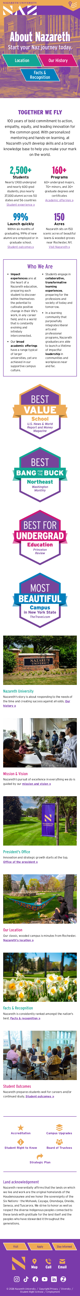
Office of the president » (20, 862)
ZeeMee (63, 1279)
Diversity (66, 1288)
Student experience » (21, 204)
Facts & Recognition (40, 75)
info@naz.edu (62, 1263)
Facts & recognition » (25, 1018)
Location (22, 60)
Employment (53, 1291)
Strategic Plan (40, 1162)
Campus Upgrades (59, 1133)
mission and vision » (36, 783)
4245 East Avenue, (34, 1263)
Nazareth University (20, 8)
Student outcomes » (20, 246)
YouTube (44, 1279)
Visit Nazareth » (59, 246)
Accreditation (21, 1133)
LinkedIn (54, 1279)
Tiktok (26, 1279)
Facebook (35, 1279)
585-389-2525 (48, 1263)
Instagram (17, 1279)
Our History (58, 60)
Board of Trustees (59, 1147)
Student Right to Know (20, 1147)
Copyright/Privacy (48, 1288)
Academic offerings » (59, 200)
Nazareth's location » (18, 940)
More (73, 4)
